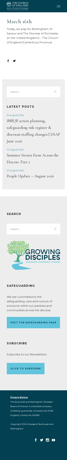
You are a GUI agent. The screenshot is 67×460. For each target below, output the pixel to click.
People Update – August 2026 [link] (30, 176)
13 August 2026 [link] (15, 149)
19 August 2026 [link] (15, 115)
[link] (17, 6)
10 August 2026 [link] (15, 170)
